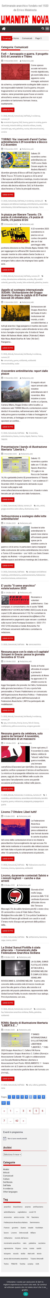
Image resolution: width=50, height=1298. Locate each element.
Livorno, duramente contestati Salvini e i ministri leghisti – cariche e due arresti (24, 878)
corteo (3, 279)
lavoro (25, 723)
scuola (15, 1254)
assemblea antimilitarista (31, 798)
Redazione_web (27, 61)
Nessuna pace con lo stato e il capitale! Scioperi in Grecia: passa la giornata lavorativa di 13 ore (25, 654)
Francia (6, 1228)
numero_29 (5, 720)
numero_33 (5, 119)
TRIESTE (4, 439)
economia (8, 1217)
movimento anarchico (12, 1243)
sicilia (23, 1254)
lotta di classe (33, 723)
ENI (35, 279)
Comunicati (18, 116)
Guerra (25, 122)
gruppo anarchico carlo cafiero (12, 509)
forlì (20, 122)
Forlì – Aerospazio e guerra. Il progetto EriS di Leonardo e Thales (24, 55)
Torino (41, 207)
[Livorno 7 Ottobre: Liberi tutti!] (15, 821)
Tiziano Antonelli (37, 1259)
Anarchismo (18, 1207)
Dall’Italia (7, 1185)
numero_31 (28, 506)
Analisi (6, 1169)
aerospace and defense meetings (13, 204)
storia (39, 1254)
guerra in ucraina (35, 122)
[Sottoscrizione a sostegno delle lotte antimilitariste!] (15, 527)
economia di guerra (11, 122)
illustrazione (29, 509)
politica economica (19, 726)
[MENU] (47, 28)
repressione (19, 868)
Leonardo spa (6, 129)
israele (38, 126)
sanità (39, 1248)
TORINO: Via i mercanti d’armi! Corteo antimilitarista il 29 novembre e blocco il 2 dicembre (24, 142)
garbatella (42, 1085)
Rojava (18, 1248)
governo (15, 1228)
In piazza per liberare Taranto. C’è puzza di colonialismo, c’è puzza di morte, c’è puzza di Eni (22, 217)
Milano (33, 1233)
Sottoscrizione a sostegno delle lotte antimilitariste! (23, 517)
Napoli (27, 436)
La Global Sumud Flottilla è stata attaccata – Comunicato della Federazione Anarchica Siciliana (20, 950)
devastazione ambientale (16, 279)
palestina (19, 129)
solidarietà (23, 360)
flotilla (31, 1012)
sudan (17, 364)
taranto (45, 282)
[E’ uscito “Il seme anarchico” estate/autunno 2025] (15, 597)
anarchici (7, 1207)
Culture (20, 506)
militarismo (18, 801)
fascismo (43, 937)
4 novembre (33, 433)
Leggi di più (8, 110)
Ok (26, 1294)
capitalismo (22, 1212)
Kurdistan (39, 1228)
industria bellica (16, 126)
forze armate (33, 207)
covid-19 (32, 1212)
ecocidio (30, 279)
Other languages (10, 1192)
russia (26, 129)
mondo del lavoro (21, 1238)
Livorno (22, 436)
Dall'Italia (27, 116)
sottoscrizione (21, 578)
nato (13, 129)
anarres (28, 1207)
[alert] (25, 1138)
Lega (3, 940)
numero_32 (5, 357)
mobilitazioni (6, 726)
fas (2, 1012)
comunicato (8, 360)
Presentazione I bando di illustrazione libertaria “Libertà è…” (24, 448)
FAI (28, 1217)
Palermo (34, 436)
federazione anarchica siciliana (16, 1012)
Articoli (10, 116)
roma (37, 509)
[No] (46, 1288)
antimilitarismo (32, 204)
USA (37, 1264)
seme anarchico (35, 644)
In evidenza (35, 116)
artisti (42, 506)
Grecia (19, 723)
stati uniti (31, 1254)
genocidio (12, 282)
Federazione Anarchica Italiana (15, 1222)
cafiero (35, 1085)
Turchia (22, 1264)
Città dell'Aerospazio (20, 207)
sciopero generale (33, 726)
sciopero (7, 1254)
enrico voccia (19, 1217)
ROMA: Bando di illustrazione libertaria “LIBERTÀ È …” (24, 1024)
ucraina (4, 132)
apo (5, 723)
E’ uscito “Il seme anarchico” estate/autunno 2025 (18, 587)
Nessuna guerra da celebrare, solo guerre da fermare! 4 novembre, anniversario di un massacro (22, 736)
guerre (15, 360)
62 (4, 1103)
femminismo (35, 1222)
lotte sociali (23, 1233)
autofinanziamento (28, 575)
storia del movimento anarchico (16, 1259)
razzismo (41, 1243)
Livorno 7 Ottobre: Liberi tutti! (19, 812)
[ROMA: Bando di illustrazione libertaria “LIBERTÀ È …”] (15, 1034)
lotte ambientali (28, 282)
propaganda (28, 801)
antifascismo (34, 937)
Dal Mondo (27, 354)
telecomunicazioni (37, 129)
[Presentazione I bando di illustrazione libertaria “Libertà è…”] (15, 458)
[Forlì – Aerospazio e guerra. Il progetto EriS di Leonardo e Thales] (15, 65)
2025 (5, 116)
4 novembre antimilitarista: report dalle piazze (24, 372)
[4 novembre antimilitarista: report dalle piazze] (15, 382)
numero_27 (28, 1009)
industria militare (29, 126)
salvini (14, 940)
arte (37, 506)
